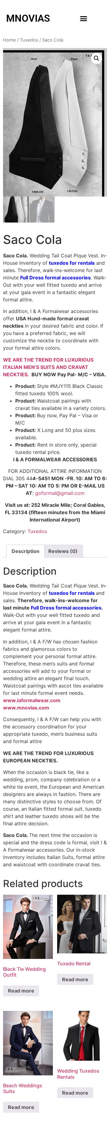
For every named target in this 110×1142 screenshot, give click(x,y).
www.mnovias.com (26, 708)
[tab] (25, 551)
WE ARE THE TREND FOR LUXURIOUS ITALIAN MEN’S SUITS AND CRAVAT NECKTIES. (48, 367)
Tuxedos (29, 40)
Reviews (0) (63, 551)
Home (9, 40)
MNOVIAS (28, 18)
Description (25, 551)
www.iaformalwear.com (32, 700)
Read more (21, 991)
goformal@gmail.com (60, 493)
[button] (84, 18)
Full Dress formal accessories (55, 277)
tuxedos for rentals (72, 263)
